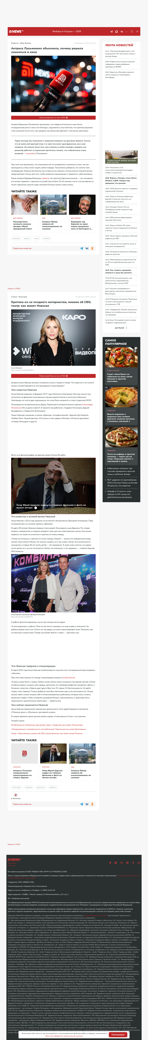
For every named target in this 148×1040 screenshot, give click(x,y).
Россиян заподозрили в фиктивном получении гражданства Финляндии (120, 291)
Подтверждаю (117, 1034)
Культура (17, 767)
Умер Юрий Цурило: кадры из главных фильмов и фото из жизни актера (52, 774)
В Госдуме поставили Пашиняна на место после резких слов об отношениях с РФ (121, 301)
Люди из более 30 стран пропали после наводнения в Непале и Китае (121, 228)
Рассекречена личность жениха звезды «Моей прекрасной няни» (22, 225)
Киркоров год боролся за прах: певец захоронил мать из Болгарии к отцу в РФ (81, 226)
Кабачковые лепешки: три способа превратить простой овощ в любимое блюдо (121, 471)
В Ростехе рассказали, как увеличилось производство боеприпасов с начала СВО (118, 280)
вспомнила (31, 153)
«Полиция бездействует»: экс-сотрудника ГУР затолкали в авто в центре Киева (120, 54)
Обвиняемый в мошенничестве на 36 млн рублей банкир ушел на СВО (120, 262)
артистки (41, 787)
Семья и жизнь (113, 370)
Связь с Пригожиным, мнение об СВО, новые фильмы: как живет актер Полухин (46, 733)
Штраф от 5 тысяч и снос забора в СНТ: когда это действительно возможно (119, 494)
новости (52, 787)
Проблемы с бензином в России (67, 31)
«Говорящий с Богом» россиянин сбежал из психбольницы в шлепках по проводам (121, 312)
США (44, 218)
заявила (45, 178)
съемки (46, 238)
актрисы (16, 238)
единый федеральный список (95, 915)
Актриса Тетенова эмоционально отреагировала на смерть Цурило (22, 774)
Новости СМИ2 (14, 288)
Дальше (119, 328)
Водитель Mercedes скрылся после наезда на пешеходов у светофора (119, 75)
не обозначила (68, 677)
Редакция (12, 863)
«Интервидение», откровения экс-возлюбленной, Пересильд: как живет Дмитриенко (48, 729)
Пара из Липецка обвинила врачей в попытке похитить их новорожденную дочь (119, 199)
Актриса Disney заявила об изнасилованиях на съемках (52, 225)
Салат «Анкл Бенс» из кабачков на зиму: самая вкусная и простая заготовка (119, 378)
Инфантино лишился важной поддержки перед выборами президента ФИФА (120, 64)
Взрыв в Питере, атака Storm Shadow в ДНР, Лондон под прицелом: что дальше (121, 180)
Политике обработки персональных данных (64, 1036)
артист (27, 238)
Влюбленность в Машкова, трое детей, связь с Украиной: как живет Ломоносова (47, 725)
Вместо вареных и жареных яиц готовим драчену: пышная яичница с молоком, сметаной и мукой (121, 419)
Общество (111, 410)
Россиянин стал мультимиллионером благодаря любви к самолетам (119, 170)
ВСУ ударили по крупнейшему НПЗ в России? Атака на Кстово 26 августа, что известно (122, 483)
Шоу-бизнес (18, 218)
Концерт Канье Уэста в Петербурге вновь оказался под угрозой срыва (118, 209)
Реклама (11, 865)
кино (37, 238)
